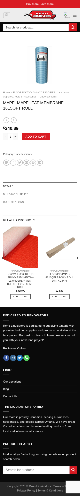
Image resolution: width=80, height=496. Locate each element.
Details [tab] (8, 186)
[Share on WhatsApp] (6, 163)
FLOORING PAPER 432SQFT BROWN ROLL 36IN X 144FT (59, 277)
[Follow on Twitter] (20, 358)
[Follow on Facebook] (6, 358)
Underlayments (48, 96)
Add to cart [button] (20, 297)
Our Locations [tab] (13, 202)
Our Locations (12, 381)
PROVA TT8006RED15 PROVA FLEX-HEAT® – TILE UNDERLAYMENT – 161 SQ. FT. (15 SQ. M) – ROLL (20, 281)
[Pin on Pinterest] (33, 163)
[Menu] (74, 15)
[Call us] (26, 358)
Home (6, 92)
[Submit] (73, 27)
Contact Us (10, 396)
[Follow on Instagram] (13, 358)
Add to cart (35, 136)
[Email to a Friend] (26, 163)
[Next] (77, 266)
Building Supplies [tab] (15, 194)
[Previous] (3, 266)
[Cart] (6, 15)
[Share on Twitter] (20, 163)
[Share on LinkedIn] (40, 163)
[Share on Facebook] (13, 163)
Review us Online (14, 348)
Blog (6, 389)
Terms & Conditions (50, 490)
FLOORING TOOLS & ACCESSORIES (34, 92)
